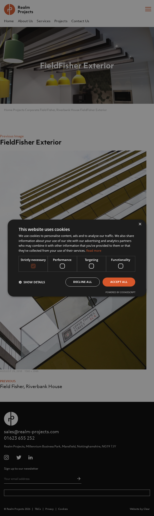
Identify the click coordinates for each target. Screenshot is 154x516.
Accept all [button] (119, 282)
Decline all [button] (82, 282)
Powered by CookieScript (120, 292)
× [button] (139, 224)
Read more (93, 251)
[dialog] (77, 258)
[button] (32, 282)
